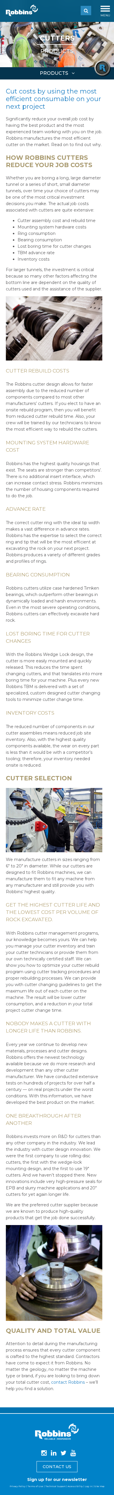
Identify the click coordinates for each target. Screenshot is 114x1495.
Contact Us (57, 1466)
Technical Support (55, 1486)
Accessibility (75, 1486)
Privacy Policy (17, 1486)
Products (57, 51)
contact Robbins (68, 1382)
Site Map (99, 1486)
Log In (88, 1486)
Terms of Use (35, 1486)
